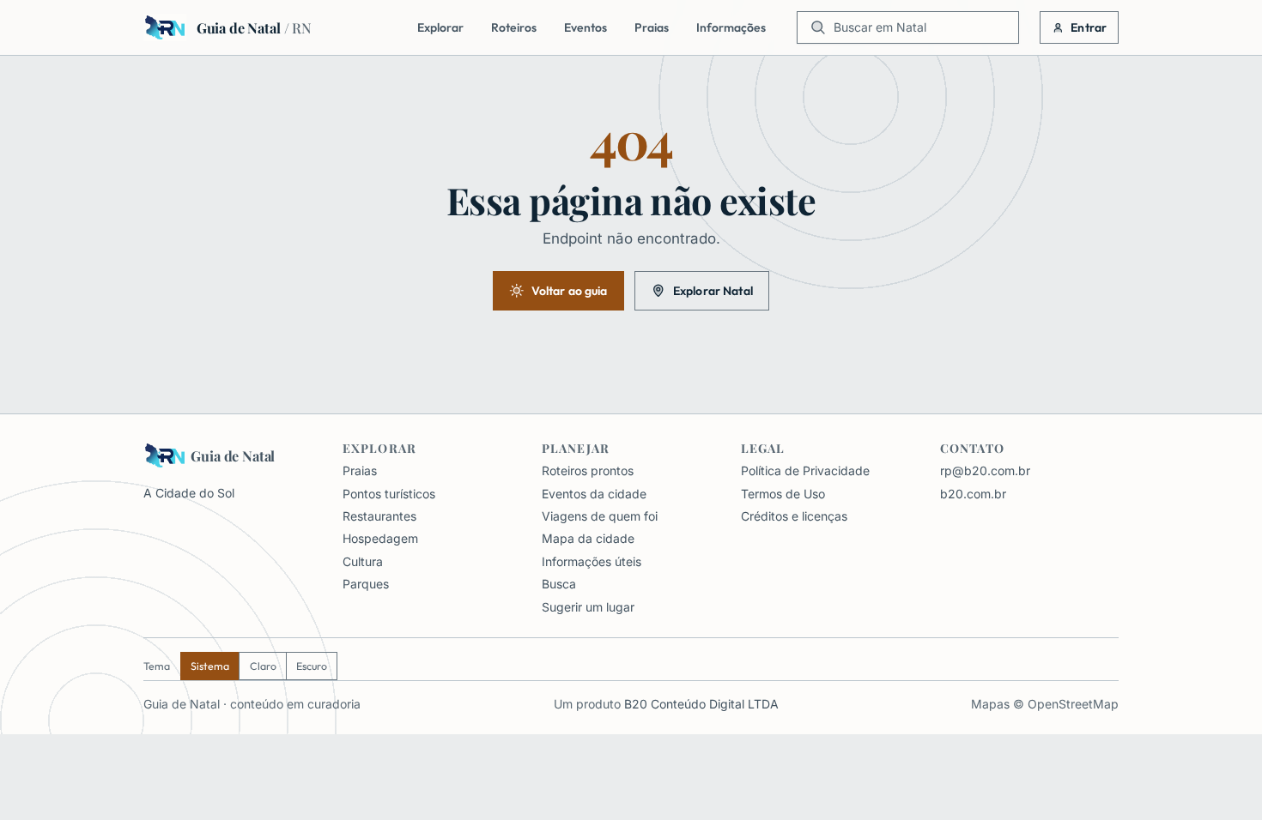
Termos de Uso (783, 493)
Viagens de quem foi (600, 516)
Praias (651, 27)
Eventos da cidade (594, 493)
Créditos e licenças (794, 516)
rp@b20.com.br (985, 470)
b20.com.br (973, 493)
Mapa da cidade (588, 538)
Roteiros (514, 27)
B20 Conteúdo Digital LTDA (701, 703)
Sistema (210, 666)
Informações (731, 27)
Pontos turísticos (389, 493)
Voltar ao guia (569, 290)
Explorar (440, 27)
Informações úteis (591, 561)
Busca (559, 583)
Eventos (585, 27)
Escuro (311, 666)
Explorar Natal (713, 290)
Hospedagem (380, 538)
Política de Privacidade (805, 470)
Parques (366, 583)
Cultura (363, 561)
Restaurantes (379, 516)
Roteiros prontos (588, 470)
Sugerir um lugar (588, 607)
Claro (263, 666)
